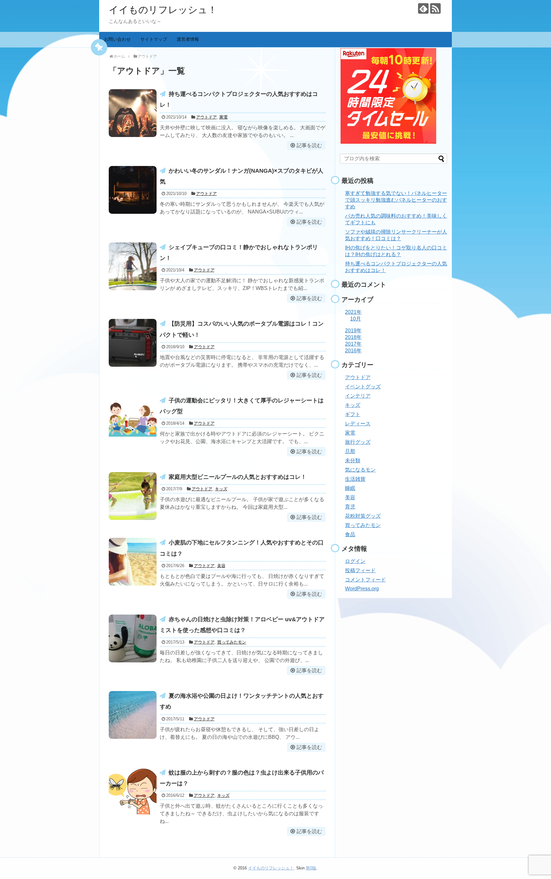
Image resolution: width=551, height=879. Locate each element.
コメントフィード (365, 579)
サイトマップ (153, 39)
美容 (221, 565)
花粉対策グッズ (363, 516)
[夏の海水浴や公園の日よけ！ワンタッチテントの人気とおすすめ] (133, 715)
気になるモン (360, 469)
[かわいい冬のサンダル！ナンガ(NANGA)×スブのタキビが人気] (133, 190)
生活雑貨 (355, 479)
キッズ (221, 488)
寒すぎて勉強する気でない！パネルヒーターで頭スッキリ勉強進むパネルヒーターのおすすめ (396, 200)
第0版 (311, 868)
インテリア (358, 396)
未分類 (352, 460)
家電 (223, 117)
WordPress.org (362, 588)
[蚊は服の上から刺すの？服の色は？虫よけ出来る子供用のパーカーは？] (133, 792)
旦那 (350, 451)
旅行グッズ (358, 442)
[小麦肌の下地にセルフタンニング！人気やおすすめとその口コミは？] (133, 562)
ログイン (355, 561)
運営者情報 (188, 39)
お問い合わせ (117, 39)
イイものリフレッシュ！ (163, 9)
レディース (358, 423)
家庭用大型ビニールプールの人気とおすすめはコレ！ (237, 477)
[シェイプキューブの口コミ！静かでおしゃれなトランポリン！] (133, 266)
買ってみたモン (231, 642)
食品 (350, 534)
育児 (350, 506)
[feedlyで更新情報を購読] (423, 8)
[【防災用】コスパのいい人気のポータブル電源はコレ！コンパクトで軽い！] (133, 343)
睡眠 (350, 488)
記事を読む (309, 145)
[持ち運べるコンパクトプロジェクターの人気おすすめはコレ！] (133, 113)
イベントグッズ (363, 386)
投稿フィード (360, 570)
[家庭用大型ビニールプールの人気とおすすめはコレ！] (133, 496)
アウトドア (206, 117)
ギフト (352, 414)
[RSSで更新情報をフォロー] (435, 8)
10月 (355, 318)
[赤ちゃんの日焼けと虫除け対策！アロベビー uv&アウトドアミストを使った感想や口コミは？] (133, 638)
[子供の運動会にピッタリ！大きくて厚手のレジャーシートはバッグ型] (133, 419)
